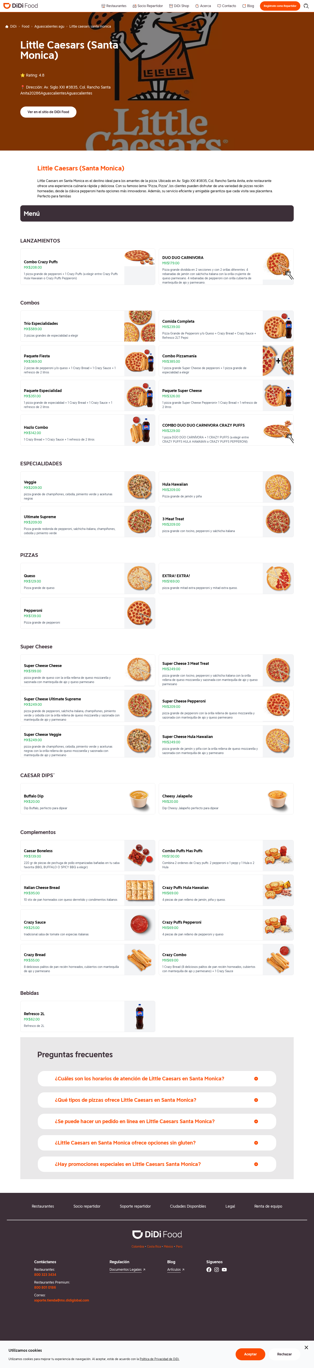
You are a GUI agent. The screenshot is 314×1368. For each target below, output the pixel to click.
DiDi (13, 26)
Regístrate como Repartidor (280, 5)
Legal (230, 1206)
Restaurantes (43, 1206)
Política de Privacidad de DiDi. (159, 1359)
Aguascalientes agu (49, 26)
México (168, 1246)
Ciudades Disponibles (188, 1206)
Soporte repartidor (135, 1206)
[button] (280, 6)
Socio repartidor (86, 1206)
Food (25, 26)
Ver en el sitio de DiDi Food (48, 112)
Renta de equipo (268, 1206)
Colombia (138, 1246)
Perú (179, 1246)
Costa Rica (154, 1246)
